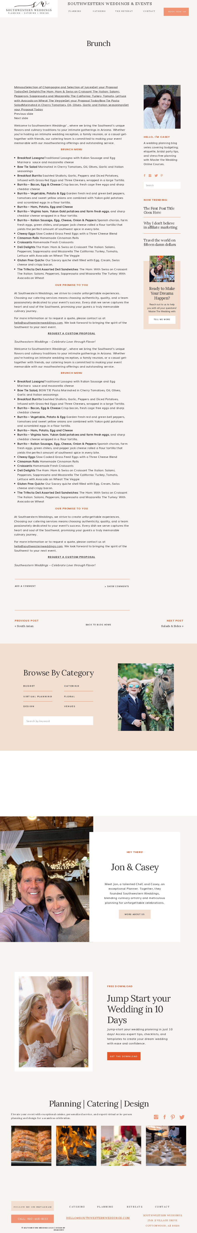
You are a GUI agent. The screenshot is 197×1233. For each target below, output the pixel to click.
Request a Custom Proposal (71, 333)
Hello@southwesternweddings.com (98, 1218)
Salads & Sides (171, 626)
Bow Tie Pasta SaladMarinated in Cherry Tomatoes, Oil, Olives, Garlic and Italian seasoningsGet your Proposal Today (71, 104)
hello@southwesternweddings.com (38, 322)
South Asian (25, 626)
